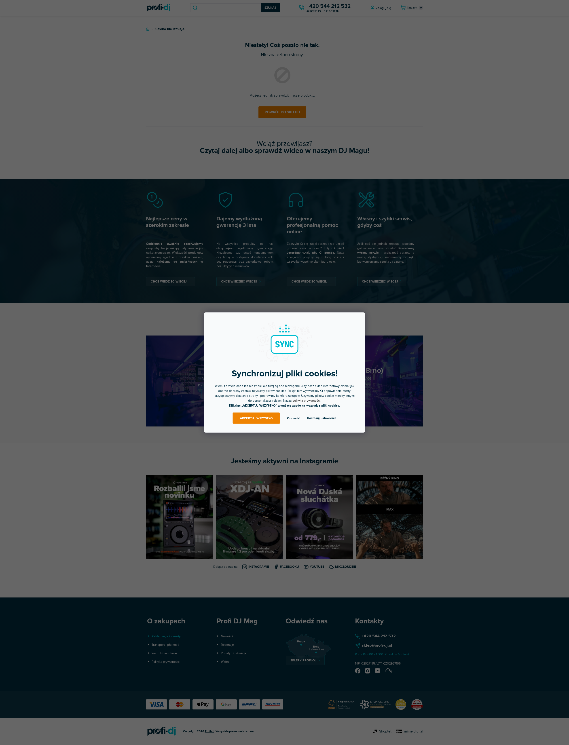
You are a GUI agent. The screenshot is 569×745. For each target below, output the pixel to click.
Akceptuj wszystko (256, 418)
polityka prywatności (306, 401)
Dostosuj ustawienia (321, 418)
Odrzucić (293, 418)
